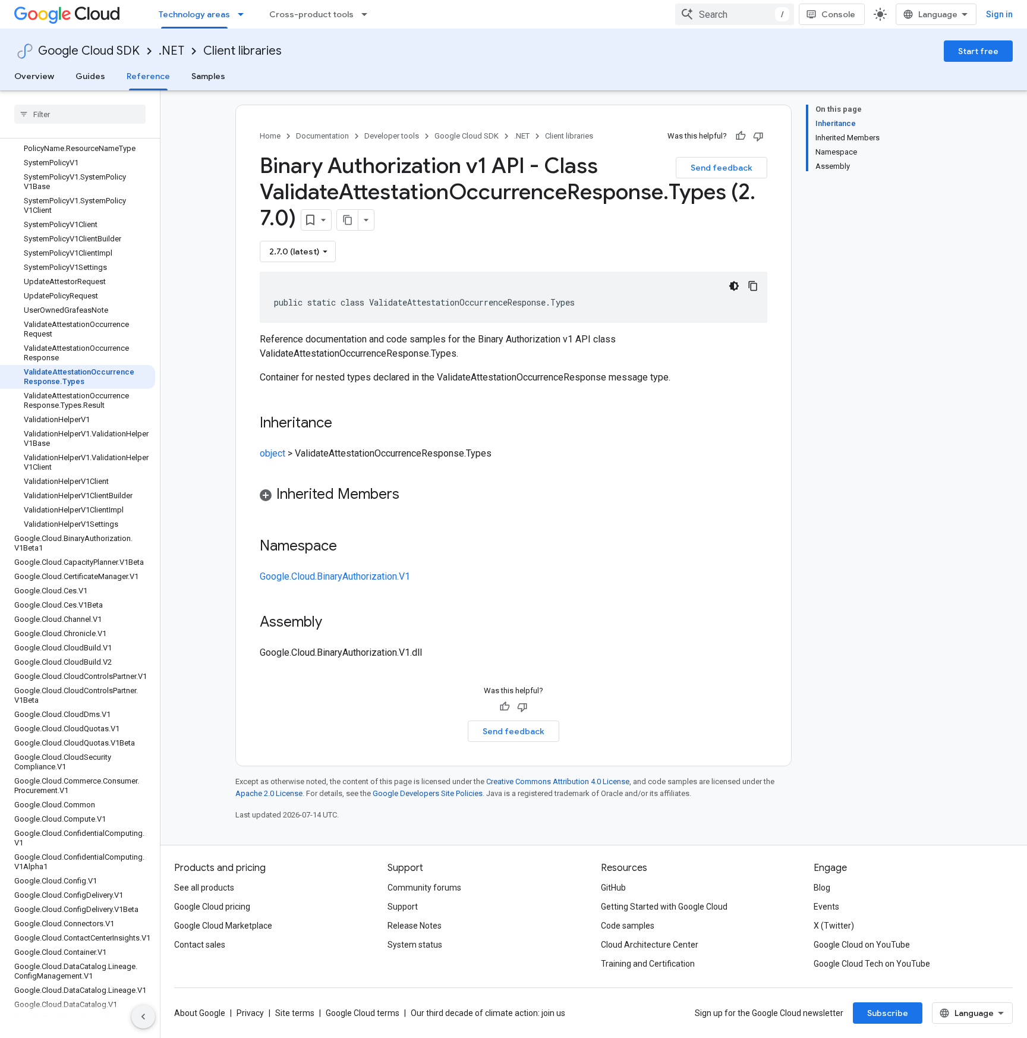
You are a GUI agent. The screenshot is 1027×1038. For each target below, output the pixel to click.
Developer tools (391, 135)
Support (403, 906)
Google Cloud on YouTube (862, 944)
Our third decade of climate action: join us (488, 1013)
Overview (34, 76)
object (272, 453)
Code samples (627, 925)
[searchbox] (80, 114)
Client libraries (242, 50)
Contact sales (199, 944)
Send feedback (721, 167)
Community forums (424, 887)
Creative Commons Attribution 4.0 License (557, 781)
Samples (208, 76)
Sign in (999, 14)
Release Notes (415, 925)
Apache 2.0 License (269, 793)
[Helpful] (740, 136)
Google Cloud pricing (212, 906)
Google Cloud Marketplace (223, 925)
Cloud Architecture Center (649, 944)
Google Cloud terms (362, 1013)
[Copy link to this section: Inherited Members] (411, 495)
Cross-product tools (311, 14)
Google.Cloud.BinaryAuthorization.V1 (335, 576)
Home (270, 135)
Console (838, 14)
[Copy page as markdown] (347, 220)
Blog (822, 887)
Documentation (322, 135)
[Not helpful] (758, 136)
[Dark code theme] (734, 285)
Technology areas (194, 14)
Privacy (250, 1013)
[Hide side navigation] (143, 1016)
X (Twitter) (834, 925)
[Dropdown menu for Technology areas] (244, 14)
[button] (513, 496)
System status (415, 944)
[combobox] (734, 14)
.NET (171, 50)
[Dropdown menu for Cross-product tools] (368, 14)
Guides (90, 76)
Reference (148, 76)
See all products (204, 887)
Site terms (294, 1013)
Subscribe (887, 1013)
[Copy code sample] (753, 285)
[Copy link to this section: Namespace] (349, 547)
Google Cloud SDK (89, 50)
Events (826, 906)
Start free (978, 51)
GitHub (613, 887)
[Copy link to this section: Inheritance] (344, 424)
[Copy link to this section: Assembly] (334, 623)
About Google (199, 1013)
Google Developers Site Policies (428, 793)
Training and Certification (648, 963)
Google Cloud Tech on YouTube (872, 963)
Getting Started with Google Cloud (664, 906)
